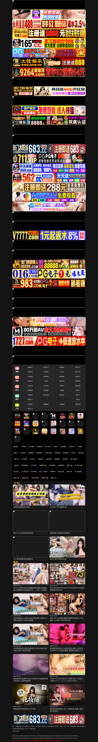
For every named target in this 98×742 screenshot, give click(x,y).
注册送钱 (63, 446)
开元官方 (16, 471)
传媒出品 (30, 399)
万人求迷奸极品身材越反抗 (23, 559)
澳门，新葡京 (43, 471)
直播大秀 (69, 471)
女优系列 (46, 386)
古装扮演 (30, 386)
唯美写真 (62, 395)
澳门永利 (48, 446)
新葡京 (15, 453)
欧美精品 (62, 367)
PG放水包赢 (48, 453)
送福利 (80, 446)
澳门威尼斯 (78, 471)
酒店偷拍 (81, 453)
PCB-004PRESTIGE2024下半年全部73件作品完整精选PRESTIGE (67, 589)
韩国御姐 (46, 376)
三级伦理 (30, 372)
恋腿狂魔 (77, 386)
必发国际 (65, 459)
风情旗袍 (30, 390)
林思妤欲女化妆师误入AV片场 (24, 709)
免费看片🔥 (42, 465)
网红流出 (62, 381)
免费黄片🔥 (44, 478)
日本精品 (46, 372)
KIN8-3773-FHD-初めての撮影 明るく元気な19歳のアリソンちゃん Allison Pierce (66, 679)
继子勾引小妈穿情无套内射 (23, 533)
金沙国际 (34, 471)
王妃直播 (24, 459)
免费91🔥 (16, 478)
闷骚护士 (77, 390)
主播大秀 (16, 459)
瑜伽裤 (62, 390)
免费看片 (53, 471)
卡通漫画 (30, 395)
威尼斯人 (16, 446)
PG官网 (24, 446)
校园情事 (46, 404)
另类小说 (30, 409)
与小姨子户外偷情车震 (58, 507)
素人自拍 (77, 372)
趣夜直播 (49, 459)
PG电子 (55, 446)
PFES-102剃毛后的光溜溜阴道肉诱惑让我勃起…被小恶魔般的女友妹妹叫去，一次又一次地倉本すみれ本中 (30, 590)
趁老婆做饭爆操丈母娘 (21, 507)
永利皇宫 (34, 465)
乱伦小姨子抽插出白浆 (58, 559)
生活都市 (30, 404)
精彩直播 (65, 453)
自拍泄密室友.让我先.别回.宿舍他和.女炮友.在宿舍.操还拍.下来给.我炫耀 (30, 619)
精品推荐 (30, 367)
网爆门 (78, 395)
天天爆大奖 (25, 471)
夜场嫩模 (57, 459)
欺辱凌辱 (30, 381)
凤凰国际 (39, 453)
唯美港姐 (62, 376)
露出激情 (46, 395)
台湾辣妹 (30, 376)
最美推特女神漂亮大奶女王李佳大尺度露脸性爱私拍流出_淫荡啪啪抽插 (30, 679)
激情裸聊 (61, 465)
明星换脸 (46, 390)
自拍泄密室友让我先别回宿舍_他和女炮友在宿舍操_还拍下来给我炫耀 (30, 649)
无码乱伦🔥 (78, 465)
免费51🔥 (69, 465)
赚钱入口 (54, 478)
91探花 (46, 381)
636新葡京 (52, 465)
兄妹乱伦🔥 (35, 478)
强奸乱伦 (46, 367)
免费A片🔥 (25, 478)
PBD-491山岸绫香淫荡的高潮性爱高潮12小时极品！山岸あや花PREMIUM (66, 619)
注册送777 (72, 446)
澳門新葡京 (25, 465)
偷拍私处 (40, 459)
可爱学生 (62, 386)
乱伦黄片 (32, 459)
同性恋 (78, 399)
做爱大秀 (61, 471)
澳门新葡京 (74, 459)
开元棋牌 (31, 446)
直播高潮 (57, 453)
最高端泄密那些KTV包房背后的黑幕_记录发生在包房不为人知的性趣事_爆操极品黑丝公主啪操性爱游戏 (67, 650)
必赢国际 (31, 453)
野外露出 (77, 381)
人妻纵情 (62, 404)
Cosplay (62, 372)
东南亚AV (77, 376)
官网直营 (39, 446)
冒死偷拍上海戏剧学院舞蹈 (60, 533)
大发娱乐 (16, 465)
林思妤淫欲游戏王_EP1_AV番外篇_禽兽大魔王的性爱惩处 (66, 710)
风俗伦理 (77, 404)
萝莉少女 (77, 367)
